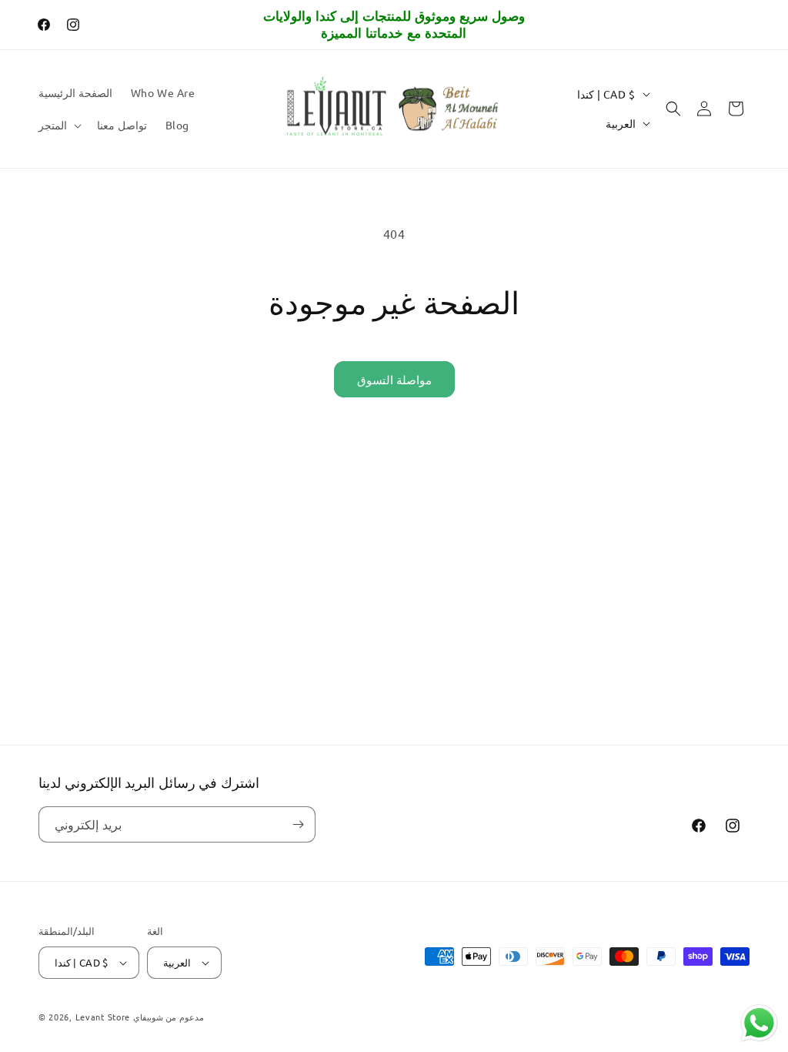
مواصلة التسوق (394, 379)
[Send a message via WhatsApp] (759, 1023)
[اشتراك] (298, 824)
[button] (58, 125)
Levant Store (102, 1016)
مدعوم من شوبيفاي (168, 1016)
